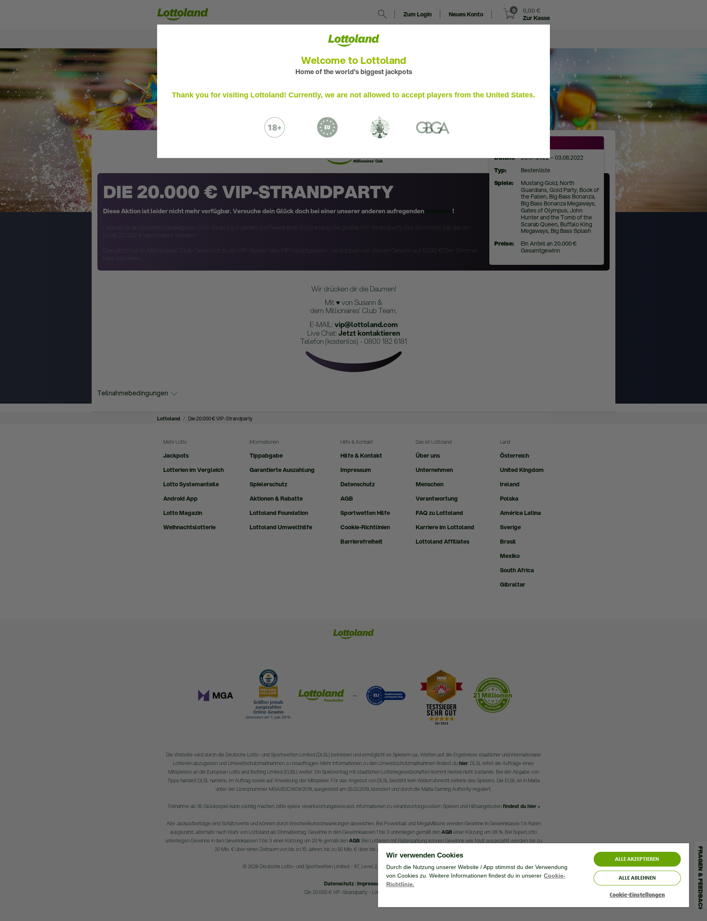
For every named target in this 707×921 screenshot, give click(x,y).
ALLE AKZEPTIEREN (637, 859)
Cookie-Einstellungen (637, 895)
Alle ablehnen (637, 877)
